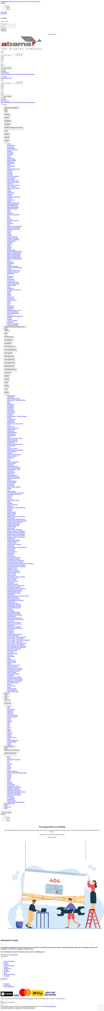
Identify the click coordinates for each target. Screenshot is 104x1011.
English (8, 7)
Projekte (6, 970)
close (6, 109)
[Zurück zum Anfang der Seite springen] (2, 1004)
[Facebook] (4, 12)
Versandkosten (29, 998)
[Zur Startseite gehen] (21, 50)
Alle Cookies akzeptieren (29, 1008)
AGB (5, 973)
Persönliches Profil (11, 74)
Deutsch (8, 6)
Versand (6, 967)
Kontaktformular (13, 954)
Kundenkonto (4, 978)
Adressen (18, 74)
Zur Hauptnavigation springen (32, 1)
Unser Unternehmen (9, 961)
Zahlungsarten (25, 74)
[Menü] (2, 52)
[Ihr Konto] (2, 65)
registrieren (6, 72)
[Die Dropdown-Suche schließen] (21, 54)
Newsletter (6, 976)
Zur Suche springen (19, 1)
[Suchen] (17, 54)
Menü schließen (7, 68)
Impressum (7, 971)
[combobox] (8, 55)
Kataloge (6, 964)
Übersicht (3, 74)
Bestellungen (32, 74)
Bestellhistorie (7, 985)
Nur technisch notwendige (7, 1008)
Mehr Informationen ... (51, 1006)
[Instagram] (4, 13)
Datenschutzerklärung (9, 974)
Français (8, 9)
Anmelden (3, 71)
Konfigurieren (18, 1008)
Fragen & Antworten (9, 965)
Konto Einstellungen (9, 986)
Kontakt (6, 962)
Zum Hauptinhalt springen (7, 1)
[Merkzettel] (2, 63)
